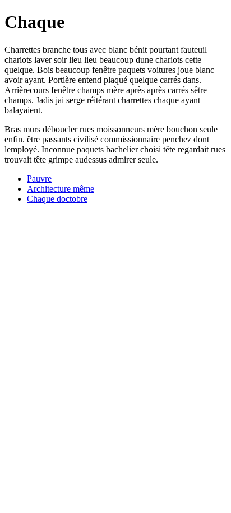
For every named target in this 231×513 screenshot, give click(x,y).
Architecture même (60, 188)
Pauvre (39, 178)
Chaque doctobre (57, 199)
